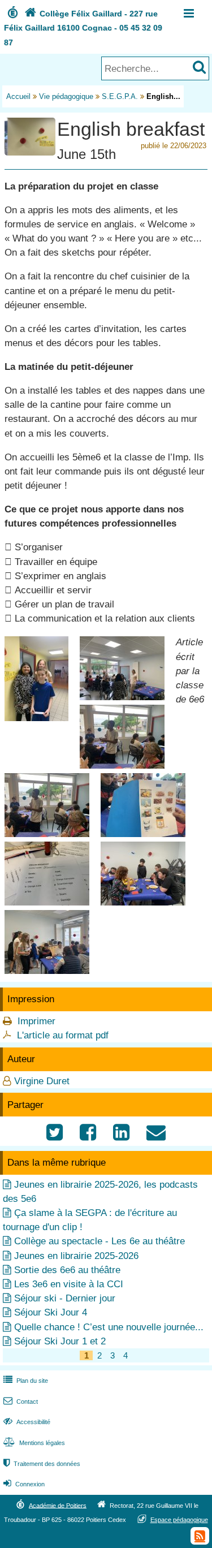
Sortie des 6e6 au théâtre (67, 1270)
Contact (20, 1401)
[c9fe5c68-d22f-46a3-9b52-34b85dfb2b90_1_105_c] (143, 902)
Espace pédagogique (179, 1519)
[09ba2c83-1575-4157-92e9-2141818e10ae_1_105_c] (143, 834)
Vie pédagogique (66, 96)
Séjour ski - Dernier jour (64, 1298)
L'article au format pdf (63, 1035)
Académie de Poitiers (57, 1505)
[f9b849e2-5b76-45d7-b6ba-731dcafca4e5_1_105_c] (36, 718)
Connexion (24, 1484)
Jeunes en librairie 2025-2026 (76, 1256)
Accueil (18, 96)
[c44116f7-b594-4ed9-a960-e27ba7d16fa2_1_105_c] (47, 970)
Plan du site (25, 1380)
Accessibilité (26, 1421)
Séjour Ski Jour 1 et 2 (60, 1341)
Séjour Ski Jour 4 (50, 1312)
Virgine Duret (42, 1081)
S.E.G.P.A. (120, 96)
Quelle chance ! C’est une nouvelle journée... (109, 1327)
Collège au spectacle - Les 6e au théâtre (99, 1241)
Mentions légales (34, 1442)
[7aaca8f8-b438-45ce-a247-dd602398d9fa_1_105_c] (122, 765)
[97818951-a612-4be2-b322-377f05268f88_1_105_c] (47, 902)
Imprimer (36, 1021)
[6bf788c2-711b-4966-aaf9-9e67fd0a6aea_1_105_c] (122, 697)
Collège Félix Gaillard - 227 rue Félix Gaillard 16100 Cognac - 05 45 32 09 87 (83, 27)
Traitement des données (41, 1463)
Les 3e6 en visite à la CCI (68, 1284)
